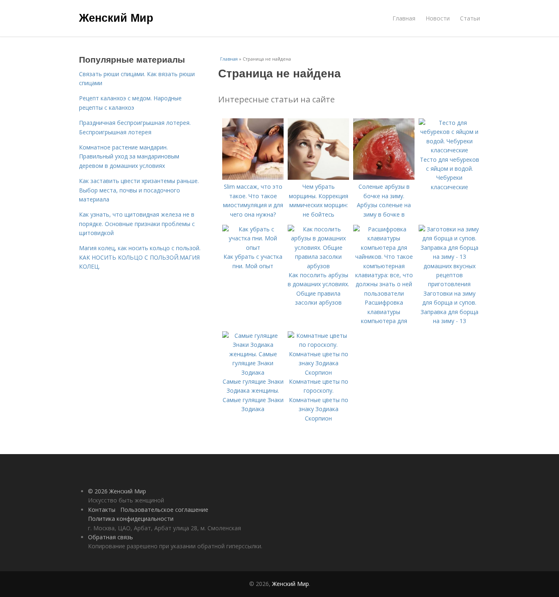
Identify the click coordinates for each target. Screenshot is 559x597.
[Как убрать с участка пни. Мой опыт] (253, 247)
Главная (403, 18)
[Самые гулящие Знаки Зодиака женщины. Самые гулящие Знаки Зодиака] (253, 372)
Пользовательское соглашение (164, 509)
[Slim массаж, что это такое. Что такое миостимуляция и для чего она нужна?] (253, 177)
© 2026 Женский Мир (117, 491)
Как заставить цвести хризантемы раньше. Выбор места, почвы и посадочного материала (139, 190)
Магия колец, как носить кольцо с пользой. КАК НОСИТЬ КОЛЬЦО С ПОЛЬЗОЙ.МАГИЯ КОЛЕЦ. (140, 257)
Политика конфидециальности (131, 518)
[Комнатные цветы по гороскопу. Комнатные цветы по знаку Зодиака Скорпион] (318, 372)
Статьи (470, 18)
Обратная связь (110, 537)
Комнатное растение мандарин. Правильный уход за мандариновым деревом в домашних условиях (129, 156)
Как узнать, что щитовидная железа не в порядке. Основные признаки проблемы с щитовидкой (137, 223)
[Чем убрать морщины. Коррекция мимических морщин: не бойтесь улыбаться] (318, 177)
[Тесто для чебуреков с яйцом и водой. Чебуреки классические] (449, 150)
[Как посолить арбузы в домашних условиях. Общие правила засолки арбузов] (318, 266)
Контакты (101, 509)
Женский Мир (116, 17)
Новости (438, 18)
